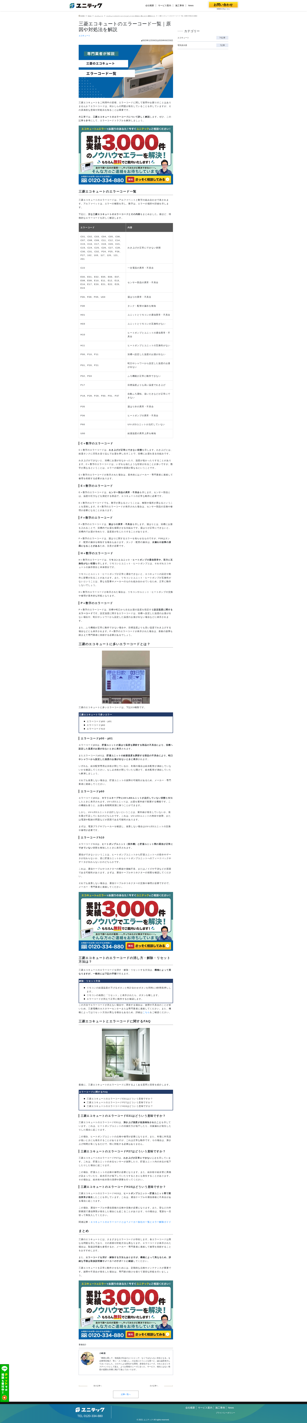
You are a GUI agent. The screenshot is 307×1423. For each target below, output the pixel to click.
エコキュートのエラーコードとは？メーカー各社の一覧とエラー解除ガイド (131, 1222)
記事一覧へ (126, 1394)
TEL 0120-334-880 (90, 1416)
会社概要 (149, 5)
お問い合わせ (223, 4)
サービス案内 (164, 5)
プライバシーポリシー (225, 1413)
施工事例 (179, 5)
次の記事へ (154, 1386)
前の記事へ (98, 1386)
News (191, 5)
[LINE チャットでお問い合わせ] (4, 1383)
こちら (146, 1012)
